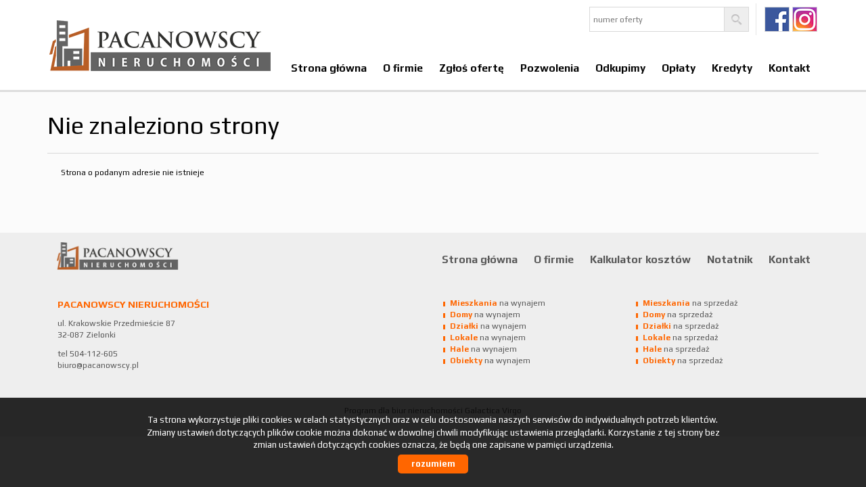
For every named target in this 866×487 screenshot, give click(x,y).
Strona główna (329, 68)
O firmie (403, 68)
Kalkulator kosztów (640, 259)
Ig (804, 19)
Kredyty (732, 68)
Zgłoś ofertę (471, 68)
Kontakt (790, 68)
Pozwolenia (549, 68)
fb (777, 19)
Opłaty (679, 68)
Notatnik (729, 259)
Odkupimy (620, 68)
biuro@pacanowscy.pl (98, 365)
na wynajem (497, 303)
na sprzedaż (690, 303)
